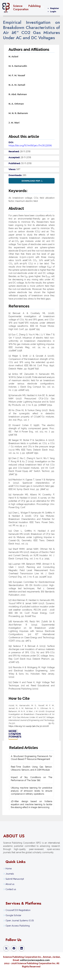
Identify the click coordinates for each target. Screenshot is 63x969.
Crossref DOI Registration (18, 910)
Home (9, 868)
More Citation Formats (13, 734)
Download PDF (31, 181)
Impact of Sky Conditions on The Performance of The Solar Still (31, 779)
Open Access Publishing (18, 926)
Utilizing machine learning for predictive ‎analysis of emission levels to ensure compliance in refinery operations (31, 791)
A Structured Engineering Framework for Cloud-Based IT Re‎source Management (31, 758)
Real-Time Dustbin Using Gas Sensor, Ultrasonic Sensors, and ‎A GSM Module (31, 768)
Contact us (11, 889)
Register (54, 8)
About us (10, 884)
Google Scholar (13, 915)
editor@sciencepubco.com (35, 960)
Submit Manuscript (15, 879)
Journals (10, 874)
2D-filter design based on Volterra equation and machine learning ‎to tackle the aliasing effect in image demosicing (31, 804)
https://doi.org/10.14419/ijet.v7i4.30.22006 (30, 145)
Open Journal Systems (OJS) (20, 920)
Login (53, 11)
